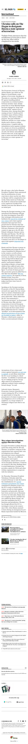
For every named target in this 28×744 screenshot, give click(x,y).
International (7, 14)
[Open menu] (2, 9)
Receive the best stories (7, 671)
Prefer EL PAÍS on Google (9, 86)
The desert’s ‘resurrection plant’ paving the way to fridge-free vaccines (13, 621)
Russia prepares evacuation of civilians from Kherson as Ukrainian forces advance (18, 529)
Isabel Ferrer (14, 76)
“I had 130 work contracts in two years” (12, 648)
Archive (3, 683)
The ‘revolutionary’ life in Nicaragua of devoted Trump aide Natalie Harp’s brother (13, 640)
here (22, 553)
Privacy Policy (10, 732)
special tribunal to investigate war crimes (12, 483)
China (7, 17)
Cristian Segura (13, 544)
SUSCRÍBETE (20, 9)
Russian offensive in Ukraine (8, 21)
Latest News (11, 17)
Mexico (3, 17)
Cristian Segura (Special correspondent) (15, 534)
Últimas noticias (6, 604)
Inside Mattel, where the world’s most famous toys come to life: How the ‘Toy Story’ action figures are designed (14, 645)
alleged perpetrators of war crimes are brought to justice (13, 314)
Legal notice (5, 732)
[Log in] (25, 9)
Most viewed (4, 628)
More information (4, 550)
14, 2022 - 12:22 (16, 78)
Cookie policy (22, 732)
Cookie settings (17, 732)
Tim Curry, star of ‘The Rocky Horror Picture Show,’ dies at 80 (12, 616)
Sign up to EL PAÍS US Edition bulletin (12, 517)
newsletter (4, 668)
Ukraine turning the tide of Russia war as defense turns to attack (18, 541)
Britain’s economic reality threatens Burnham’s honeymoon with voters (12, 612)
